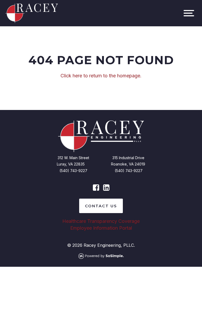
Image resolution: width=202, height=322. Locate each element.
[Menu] (189, 13)
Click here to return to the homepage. (101, 75)
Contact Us (101, 205)
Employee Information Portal (101, 228)
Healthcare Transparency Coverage (101, 221)
